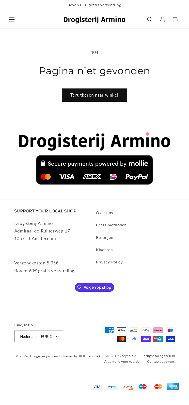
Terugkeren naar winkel (94, 95)
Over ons (104, 212)
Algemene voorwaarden (123, 361)
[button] (12, 20)
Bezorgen (104, 237)
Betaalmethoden (111, 224)
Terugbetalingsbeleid (158, 356)
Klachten (104, 249)
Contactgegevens (161, 361)
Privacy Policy (109, 262)
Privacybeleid (125, 356)
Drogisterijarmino (44, 356)
